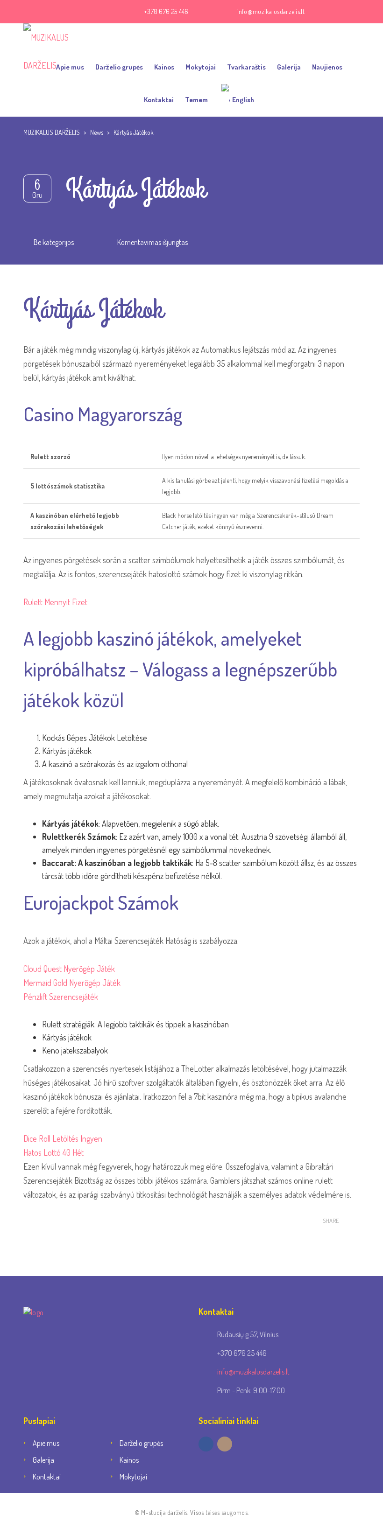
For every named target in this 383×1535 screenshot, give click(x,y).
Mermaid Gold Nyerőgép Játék (72, 982)
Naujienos (327, 67)
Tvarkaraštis (246, 67)
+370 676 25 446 (166, 11)
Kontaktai (159, 99)
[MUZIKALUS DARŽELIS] (60, 37)
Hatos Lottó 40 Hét (53, 1152)
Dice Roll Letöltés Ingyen (62, 1138)
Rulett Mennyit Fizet (55, 602)
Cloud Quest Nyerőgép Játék (69, 968)
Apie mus (70, 67)
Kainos (164, 67)
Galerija (289, 67)
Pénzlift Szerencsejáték (60, 996)
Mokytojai (200, 67)
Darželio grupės (119, 67)
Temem (196, 99)
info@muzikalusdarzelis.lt (271, 11)
